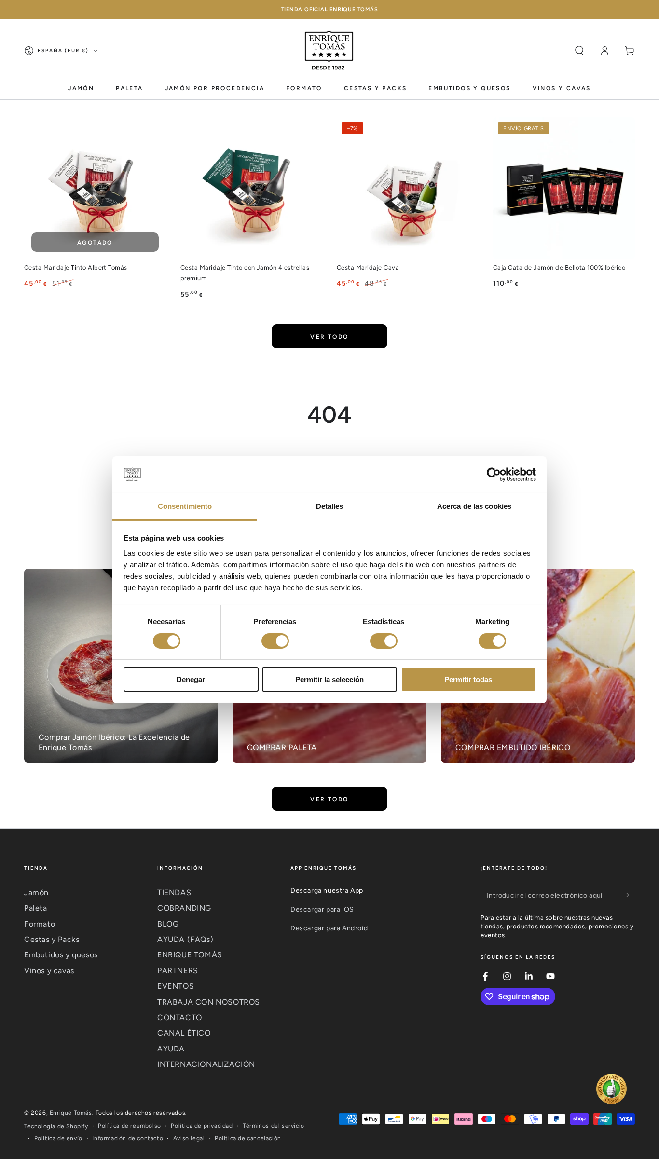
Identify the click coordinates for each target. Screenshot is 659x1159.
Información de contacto (127, 1138)
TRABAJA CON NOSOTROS (208, 1002)
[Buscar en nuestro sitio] (579, 50)
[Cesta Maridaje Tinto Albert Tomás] (95, 188)
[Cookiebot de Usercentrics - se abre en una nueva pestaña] (494, 474)
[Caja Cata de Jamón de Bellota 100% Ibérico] (564, 188)
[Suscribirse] (629, 895)
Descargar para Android (329, 928)
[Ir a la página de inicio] (329, 50)
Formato (39, 923)
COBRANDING (184, 908)
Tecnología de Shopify (56, 1126)
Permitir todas (468, 679)
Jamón (36, 892)
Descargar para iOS (322, 909)
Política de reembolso (129, 1125)
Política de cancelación (248, 1138)
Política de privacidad (202, 1125)
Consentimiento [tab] (185, 506)
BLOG (167, 923)
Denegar (191, 679)
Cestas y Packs (51, 939)
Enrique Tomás (71, 1112)
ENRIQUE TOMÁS (189, 954)
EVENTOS (175, 986)
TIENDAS (174, 892)
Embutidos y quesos (61, 954)
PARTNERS (177, 970)
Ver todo (329, 336)
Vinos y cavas (49, 970)
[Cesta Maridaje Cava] (408, 188)
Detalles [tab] (329, 506)
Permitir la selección (329, 679)
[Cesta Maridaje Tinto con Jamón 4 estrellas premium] (251, 188)
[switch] (275, 641)
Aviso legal (189, 1138)
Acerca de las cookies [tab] (474, 506)
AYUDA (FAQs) (185, 939)
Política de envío (58, 1138)
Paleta (35, 908)
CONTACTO (179, 1017)
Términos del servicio (273, 1125)
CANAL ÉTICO (184, 1032)
